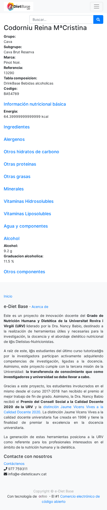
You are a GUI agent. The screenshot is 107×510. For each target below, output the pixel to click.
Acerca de (40, 306)
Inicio (8, 296)
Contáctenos (14, 463)
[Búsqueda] (98, 19)
